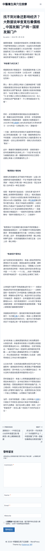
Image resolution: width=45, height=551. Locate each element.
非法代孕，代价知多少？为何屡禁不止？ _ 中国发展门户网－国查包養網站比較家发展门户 (33, 434)
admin (7, 37)
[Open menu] (40, 4)
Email (7, 505)
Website (7, 516)
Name (7, 495)
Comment (9, 465)
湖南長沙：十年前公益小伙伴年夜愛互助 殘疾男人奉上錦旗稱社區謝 (11, 433)
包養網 (16, 123)
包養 (16, 316)
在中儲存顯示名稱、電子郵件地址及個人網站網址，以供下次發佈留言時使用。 (23, 523)
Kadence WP (27, 545)
